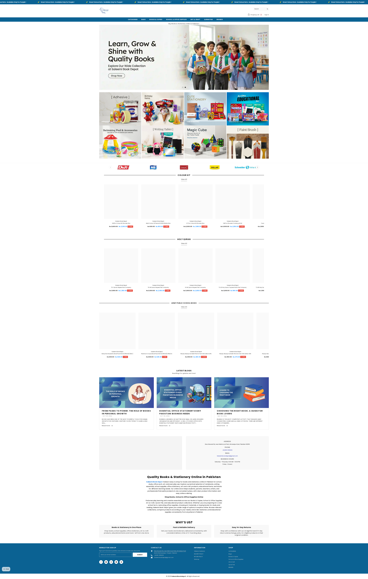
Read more (106, 426)
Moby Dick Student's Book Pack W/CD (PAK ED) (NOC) (117, 354)
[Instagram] (106, 562)
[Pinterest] (111, 562)
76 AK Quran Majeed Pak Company (158, 287)
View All (184, 179)
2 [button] (185, 87)
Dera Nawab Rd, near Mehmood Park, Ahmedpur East (170, 551)
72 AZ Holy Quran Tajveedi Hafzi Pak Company (232, 287)
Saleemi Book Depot (121, 221)
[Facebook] (101, 562)
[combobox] (259, 8)
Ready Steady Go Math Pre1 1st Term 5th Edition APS (196, 354)
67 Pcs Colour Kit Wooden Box (195, 223)
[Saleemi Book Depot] (123, 167)
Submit (140, 555)
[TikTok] (116, 562)
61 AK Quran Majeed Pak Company (195, 287)
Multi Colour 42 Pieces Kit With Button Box (158, 223)
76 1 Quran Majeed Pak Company (121, 287)
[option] (184, 57)
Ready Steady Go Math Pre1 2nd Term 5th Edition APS (235, 354)
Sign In (267, 15)
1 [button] (182, 87)
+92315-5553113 (227, 450)
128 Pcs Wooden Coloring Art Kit (232, 223)
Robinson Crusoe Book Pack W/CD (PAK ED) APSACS (156, 354)
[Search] (261, 8)
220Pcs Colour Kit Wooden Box (121, 223)
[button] (101, 57)
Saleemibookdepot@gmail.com (227, 456)
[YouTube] (121, 562)
